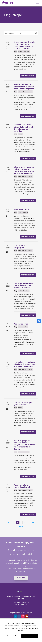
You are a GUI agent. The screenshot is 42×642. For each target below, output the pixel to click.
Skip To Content (7, 2)
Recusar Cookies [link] (12, 636)
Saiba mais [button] (21, 578)
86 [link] (33, 522)
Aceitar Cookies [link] (29, 636)
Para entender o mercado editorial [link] (22, 486)
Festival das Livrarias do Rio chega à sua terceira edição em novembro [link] (24, 364)
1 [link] (13, 522)
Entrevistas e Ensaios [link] (24, 51)
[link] (15, 616)
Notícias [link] (20, 134)
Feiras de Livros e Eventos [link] (25, 92)
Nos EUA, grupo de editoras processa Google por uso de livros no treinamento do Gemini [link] (24, 444)
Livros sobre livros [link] (23, 212)
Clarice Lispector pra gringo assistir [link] (23, 403)
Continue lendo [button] (27, 76)
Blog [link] (15, 51)
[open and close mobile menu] (37, 3)
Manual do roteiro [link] (22, 209)
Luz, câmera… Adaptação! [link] (20, 246)
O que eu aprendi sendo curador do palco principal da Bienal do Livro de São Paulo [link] (24, 45)
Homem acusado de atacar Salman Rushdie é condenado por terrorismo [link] (24, 128)
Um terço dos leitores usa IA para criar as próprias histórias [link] (23, 285)
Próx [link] (21, 526)
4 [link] (24, 522)
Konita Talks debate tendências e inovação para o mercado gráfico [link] (24, 86)
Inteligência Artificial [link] (23, 291)
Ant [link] (9, 522)
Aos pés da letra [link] (21, 324)
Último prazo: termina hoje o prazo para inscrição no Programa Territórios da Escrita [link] (24, 170)
